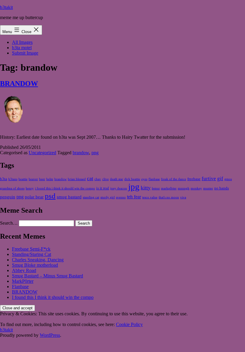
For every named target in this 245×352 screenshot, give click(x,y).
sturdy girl (107, 197)
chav (97, 179)
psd (50, 196)
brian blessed (77, 179)
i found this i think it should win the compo (65, 188)
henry (30, 188)
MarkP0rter (22, 281)
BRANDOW (19, 83)
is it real (102, 188)
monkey (196, 188)
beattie (23, 179)
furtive (209, 178)
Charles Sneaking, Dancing (38, 259)
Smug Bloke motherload (35, 265)
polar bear (34, 196)
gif (220, 178)
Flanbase (20, 286)
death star (116, 179)
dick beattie (132, 179)
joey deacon (118, 188)
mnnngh (183, 188)
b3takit (6, 7)
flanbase (154, 179)
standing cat (91, 197)
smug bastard (69, 196)
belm (49, 179)
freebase (193, 179)
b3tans (12, 179)
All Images (22, 42)
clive (105, 179)
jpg (134, 186)
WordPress (50, 335)
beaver (33, 179)
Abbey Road (24, 270)
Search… (9, 223)
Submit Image (25, 52)
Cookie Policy (129, 324)
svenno (121, 197)
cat (90, 178)
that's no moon (169, 197)
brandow (81, 152)
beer (42, 179)
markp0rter (169, 188)
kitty (146, 188)
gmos (228, 179)
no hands (221, 188)
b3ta (3, 179)
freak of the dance (173, 179)
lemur (156, 188)
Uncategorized (42, 152)
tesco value (149, 197)
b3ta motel (22, 47)
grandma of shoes (12, 188)
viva (183, 197)
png (95, 152)
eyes (144, 179)
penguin (7, 196)
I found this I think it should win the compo (53, 297)
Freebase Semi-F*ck (31, 248)
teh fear (134, 196)
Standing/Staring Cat (31, 254)
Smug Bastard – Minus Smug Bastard (47, 275)
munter (208, 188)
